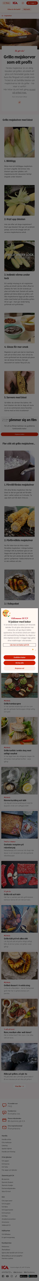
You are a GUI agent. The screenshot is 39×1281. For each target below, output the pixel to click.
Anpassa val (19, 668)
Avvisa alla (19, 663)
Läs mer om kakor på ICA (19, 645)
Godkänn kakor (19, 657)
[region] (19, 640)
